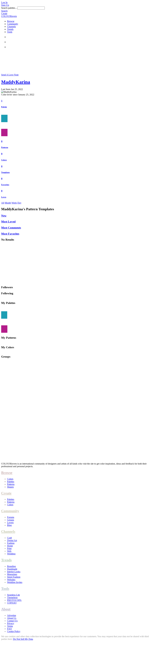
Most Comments (11, 227)
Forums (10, 517)
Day (19, 203)
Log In (4, 2)
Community (12, 24)
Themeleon (12, 597)
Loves (3, 197)
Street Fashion (13, 577)
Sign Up (5, 5)
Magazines (12, 574)
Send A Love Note (10, 74)
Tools (9, 32)
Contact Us (12, 620)
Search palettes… (9, 8)
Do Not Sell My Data (23, 639)
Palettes (10, 481)
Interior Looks (13, 571)
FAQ (9, 628)
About (5, 609)
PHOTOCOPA (14, 600)
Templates (5, 172)
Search (4, 11)
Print (9, 548)
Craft (9, 538)
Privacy (10, 623)
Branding (11, 566)
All (2, 203)
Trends (10, 29)
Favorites (5, 185)
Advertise (11, 615)
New (3, 215)
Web (9, 551)
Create (4, 13)
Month (8, 203)
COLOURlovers (9, 16)
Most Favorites (10, 233)
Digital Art (12, 540)
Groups (10, 520)
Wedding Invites (14, 582)
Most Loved (8, 221)
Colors (4, 160)
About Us (11, 618)
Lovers (10, 522)
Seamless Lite (13, 595)
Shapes (10, 487)
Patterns (4, 147)
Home (10, 545)
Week (14, 203)
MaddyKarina (15, 82)
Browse (10, 21)
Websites (11, 579)
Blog (9, 525)
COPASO (12, 603)
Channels (11, 26)
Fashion (10, 543)
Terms (10, 626)
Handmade (12, 569)
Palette (4, 107)
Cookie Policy (13, 631)
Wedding (11, 553)
